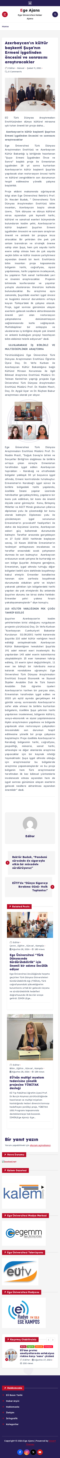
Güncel (20, 68)
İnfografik (11, 1418)
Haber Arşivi (12, 1401)
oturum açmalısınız (40, 1145)
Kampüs (40, 945)
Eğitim (21, 945)
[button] (48, 1340)
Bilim (12, 1068)
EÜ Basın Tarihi (14, 1395)
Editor (11, 68)
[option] (30, 1355)
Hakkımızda (12, 1407)
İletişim (10, 1412)
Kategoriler (12, 1424)
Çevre (13, 945)
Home (5, 26)
